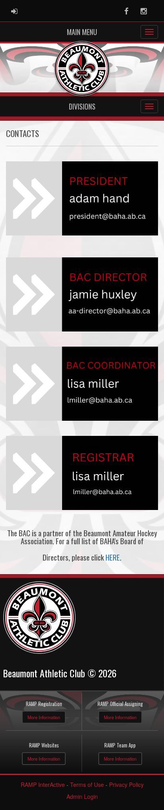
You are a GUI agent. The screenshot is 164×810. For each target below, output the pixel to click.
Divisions (82, 106)
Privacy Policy (126, 784)
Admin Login (82, 796)
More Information (43, 717)
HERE (112, 557)
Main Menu (82, 32)
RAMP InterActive (43, 784)
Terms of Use (87, 784)
